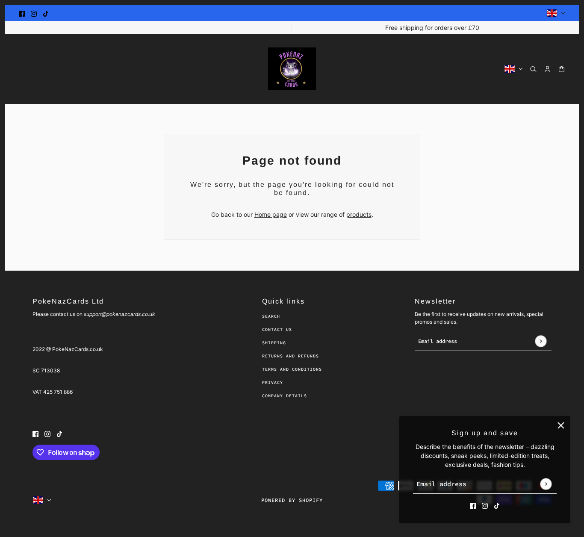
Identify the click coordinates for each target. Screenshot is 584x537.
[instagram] (33, 13)
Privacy (272, 382)
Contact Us (277, 329)
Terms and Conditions (292, 369)
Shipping (274, 342)
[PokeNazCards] (292, 68)
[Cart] (561, 69)
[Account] (547, 69)
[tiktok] (45, 13)
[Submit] (546, 484)
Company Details (284, 395)
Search (271, 316)
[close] (561, 425)
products (359, 214)
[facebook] (21, 13)
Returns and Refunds (290, 356)
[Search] (533, 69)
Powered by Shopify (292, 500)
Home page (270, 214)
